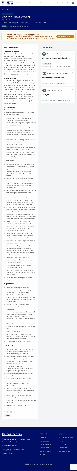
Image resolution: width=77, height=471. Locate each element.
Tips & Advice (44, 441)
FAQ (52, 3)
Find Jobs (19, 3)
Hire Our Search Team (66, 438)
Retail (4, 26)
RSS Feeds (43, 454)
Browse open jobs (64, 36)
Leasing (7, 415)
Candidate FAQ (45, 448)
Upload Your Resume (31, 3)
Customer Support (46, 451)
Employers (68, 3)
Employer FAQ (63, 448)
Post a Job (62, 444)
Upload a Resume (45, 444)
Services (61, 441)
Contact (60, 3)
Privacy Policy (6, 450)
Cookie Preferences (8, 453)
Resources (43, 3)
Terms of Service (18, 450)
